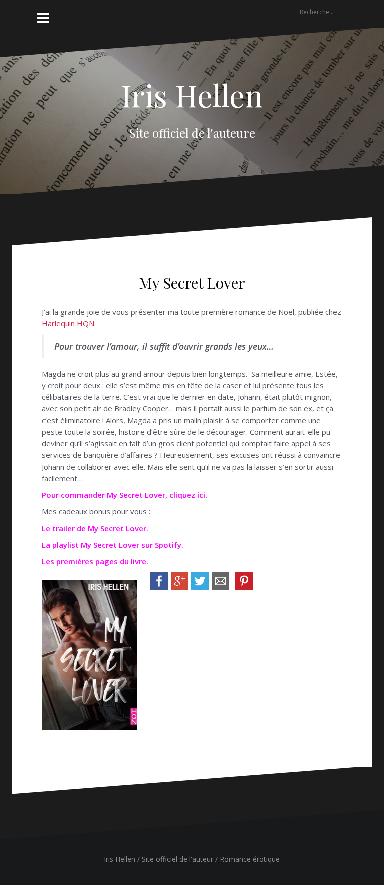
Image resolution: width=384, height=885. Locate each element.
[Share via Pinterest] (244, 580)
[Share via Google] (179, 580)
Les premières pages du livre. (95, 561)
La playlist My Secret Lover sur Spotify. (113, 545)
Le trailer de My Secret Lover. (95, 528)
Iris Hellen (192, 95)
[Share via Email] (221, 580)
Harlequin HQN (68, 323)
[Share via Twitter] (200, 580)
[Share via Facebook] (159, 580)
